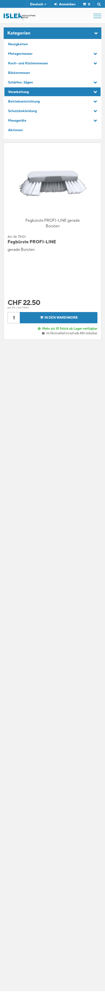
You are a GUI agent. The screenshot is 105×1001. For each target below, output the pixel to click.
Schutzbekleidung (22, 111)
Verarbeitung (18, 92)
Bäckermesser (19, 73)
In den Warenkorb (61, 317)
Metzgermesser (20, 54)
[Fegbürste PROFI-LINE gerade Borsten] (52, 183)
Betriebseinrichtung (24, 101)
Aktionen (15, 130)
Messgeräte (17, 120)
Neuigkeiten (18, 44)
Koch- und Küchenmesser (28, 63)
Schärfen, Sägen (20, 82)
